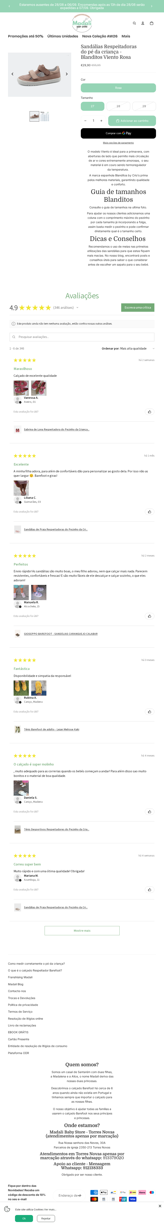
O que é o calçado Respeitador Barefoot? (35, 970)
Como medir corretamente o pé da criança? (36, 963)
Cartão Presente (18, 1039)
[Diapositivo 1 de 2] (34, 116)
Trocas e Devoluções (21, 998)
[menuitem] (126, 36)
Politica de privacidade (23, 1004)
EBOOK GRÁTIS (18, 1032)
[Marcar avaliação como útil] (149, 412)
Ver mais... (50, 1209)
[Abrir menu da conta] (142, 23)
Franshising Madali (20, 977)
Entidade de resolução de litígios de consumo (37, 1046)
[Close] (160, 1206)
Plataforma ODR (18, 1053)
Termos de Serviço (20, 1011)
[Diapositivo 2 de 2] (44, 116)
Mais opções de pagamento (118, 142)
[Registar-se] (79, 1195)
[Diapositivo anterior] (9, 6)
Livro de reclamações (22, 1025)
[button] (77, 307)
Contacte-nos (17, 991)
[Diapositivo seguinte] (151, 6)
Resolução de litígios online (25, 1018)
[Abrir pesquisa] (134, 23)
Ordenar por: (111, 348)
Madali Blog (15, 984)
